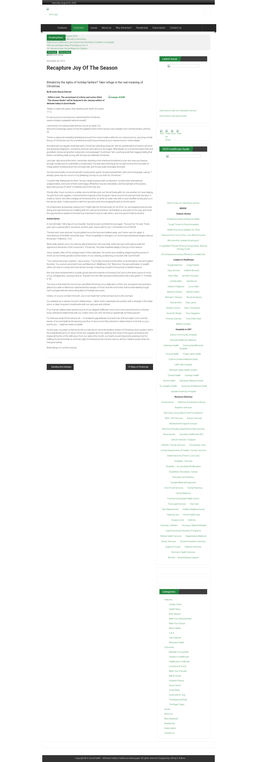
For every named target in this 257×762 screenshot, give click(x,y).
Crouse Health (172, 354)
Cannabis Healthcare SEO (191, 434)
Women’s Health (176, 642)
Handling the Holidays (61, 367)
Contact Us (175, 27)
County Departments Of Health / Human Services (183, 450)
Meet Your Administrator (180, 618)
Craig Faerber (193, 265)
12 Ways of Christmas (138, 367)
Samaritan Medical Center (191, 381)
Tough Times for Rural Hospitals (183, 224)
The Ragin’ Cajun (176, 704)
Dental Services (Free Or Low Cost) (183, 456)
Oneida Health (174, 375)
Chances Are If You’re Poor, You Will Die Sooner (183, 235)
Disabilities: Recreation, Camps (183, 472)
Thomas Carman (173, 318)
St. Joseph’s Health (168, 386)
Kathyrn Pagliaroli (176, 286)
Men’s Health (175, 628)
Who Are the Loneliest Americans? (183, 240)
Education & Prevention (183, 477)
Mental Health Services (171, 536)
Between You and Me (178, 652)
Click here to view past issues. (173, 116)
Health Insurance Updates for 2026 (183, 230)
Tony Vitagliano (192, 313)
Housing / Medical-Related (194, 525)
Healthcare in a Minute (179, 661)
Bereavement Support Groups (183, 423)
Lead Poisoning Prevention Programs (183, 531)
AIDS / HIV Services (174, 418)
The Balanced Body (178, 699)
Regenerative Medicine (196, 536)
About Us (106, 27)
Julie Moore (191, 281)
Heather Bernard (191, 270)
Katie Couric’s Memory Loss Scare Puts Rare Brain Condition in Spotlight (80, 42)
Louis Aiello (193, 286)
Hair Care (194, 504)
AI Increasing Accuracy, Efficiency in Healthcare (183, 254)
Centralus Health (171, 345)
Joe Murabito (176, 281)
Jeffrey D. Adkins (177, 758)
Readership (142, 27)
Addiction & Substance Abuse (191, 402)
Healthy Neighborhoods (193, 509)
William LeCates (183, 324)
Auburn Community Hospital (183, 335)
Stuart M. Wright (174, 313)
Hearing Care (173, 514)
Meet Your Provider (178, 671)
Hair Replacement (170, 509)
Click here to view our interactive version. (178, 110)
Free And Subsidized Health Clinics (183, 498)
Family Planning (194, 488)
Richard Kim (176, 302)
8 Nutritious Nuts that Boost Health (183, 219)
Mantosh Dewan (174, 292)
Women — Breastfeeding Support (183, 557)
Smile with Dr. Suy (177, 695)
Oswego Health (192, 375)
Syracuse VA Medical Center (194, 386)
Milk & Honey (65, 52)
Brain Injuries (169, 434)
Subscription (158, 27)
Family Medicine (183, 493)
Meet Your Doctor (177, 623)
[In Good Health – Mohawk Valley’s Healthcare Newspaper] (51, 28)
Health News (175, 609)
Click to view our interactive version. (183, 203)
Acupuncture (168, 402)
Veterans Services (193, 547)
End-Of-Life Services (173, 488)
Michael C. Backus (173, 297)
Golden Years (175, 604)
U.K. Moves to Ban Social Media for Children (67, 48)
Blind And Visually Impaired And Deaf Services (183, 429)
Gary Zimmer (174, 270)
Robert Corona (173, 308)
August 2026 (71, 36)
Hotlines (192, 520)
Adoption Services (183, 407)
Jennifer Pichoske (190, 276)
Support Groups (173, 547)
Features (62, 27)
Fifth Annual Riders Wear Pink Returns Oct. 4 (67, 45)
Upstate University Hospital (183, 391)
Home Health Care (191, 514)
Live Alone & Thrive (177, 666)
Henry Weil (173, 276)
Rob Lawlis (191, 302)
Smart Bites (174, 690)
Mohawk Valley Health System (183, 370)
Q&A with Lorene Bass (76, 39)
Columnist (78, 27)
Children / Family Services (173, 445)
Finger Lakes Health (192, 354)
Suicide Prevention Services (193, 541)
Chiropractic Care (197, 445)
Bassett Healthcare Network (183, 340)
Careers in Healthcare (179, 657)
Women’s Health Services (183, 552)
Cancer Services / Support (183, 439)
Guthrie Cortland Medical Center (183, 359)
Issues (93, 27)
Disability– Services (183, 461)
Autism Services (194, 418)
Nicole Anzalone (194, 297)
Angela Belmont (174, 265)
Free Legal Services (177, 504)
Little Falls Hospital (183, 364)
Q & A (171, 633)
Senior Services (168, 541)
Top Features (175, 638)
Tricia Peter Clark (193, 318)
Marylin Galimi (193, 292)
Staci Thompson (192, 308)
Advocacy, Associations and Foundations (183, 413)
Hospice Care (177, 520)
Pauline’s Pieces (176, 680)
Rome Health (169, 381)
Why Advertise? (124, 27)
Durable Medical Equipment (183, 482)
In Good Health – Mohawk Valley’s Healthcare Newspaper (113, 758)
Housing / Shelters (169, 525)
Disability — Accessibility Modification (183, 466)
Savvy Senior (175, 685)
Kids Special (174, 614)
